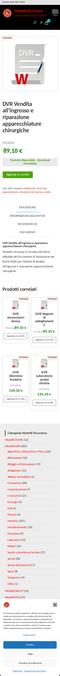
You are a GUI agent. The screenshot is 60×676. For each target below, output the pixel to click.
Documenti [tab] (28, 232)
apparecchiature (10, 192)
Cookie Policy (17, 671)
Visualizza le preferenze (30, 663)
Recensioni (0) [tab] (27, 224)
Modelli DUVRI (14, 440)
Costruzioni (14, 496)
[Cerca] (35, 22)
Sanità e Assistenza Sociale (24, 552)
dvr (32, 192)
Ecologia (13, 502)
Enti (10, 508)
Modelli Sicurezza (28, 11)
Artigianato (14, 470)
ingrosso (38, 192)
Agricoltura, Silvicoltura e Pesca (26, 451)
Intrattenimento (17, 527)
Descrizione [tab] (27, 207)
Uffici (11, 584)
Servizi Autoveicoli (19, 565)
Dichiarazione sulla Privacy (35, 671)
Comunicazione (17, 489)
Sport (11, 571)
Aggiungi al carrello (17, 174)
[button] (55, 604)
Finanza (12, 514)
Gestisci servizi (29, 635)
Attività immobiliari (19, 477)
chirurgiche (24, 192)
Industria (13, 521)
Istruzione (14, 533)
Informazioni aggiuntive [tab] (27, 216)
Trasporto (13, 577)
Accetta (30, 645)
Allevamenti (15, 458)
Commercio (15, 483)
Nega (30, 654)
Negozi (12, 546)
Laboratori (14, 540)
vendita (47, 192)
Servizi (39, 188)
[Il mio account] (41, 22)
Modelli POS (12, 597)
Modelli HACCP (14, 591)
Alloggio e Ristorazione (21, 464)
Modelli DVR (29, 188)
